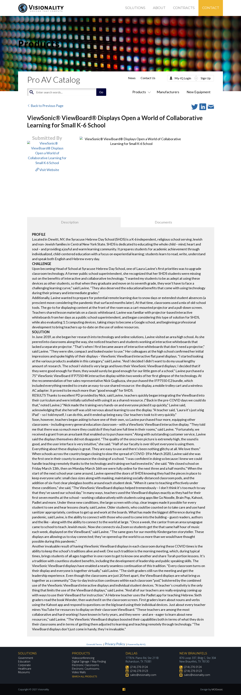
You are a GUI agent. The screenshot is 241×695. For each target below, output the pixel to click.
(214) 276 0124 (139, 667)
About (159, 8)
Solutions (135, 8)
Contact (210, 8)
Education (24, 661)
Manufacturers (168, 92)
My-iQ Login (183, 78)
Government (25, 658)
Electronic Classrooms (85, 665)
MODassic (217, 689)
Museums (24, 672)
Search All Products (84, 676)
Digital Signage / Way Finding (89, 661)
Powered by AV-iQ (136, 644)
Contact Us (148, 78)
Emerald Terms (94, 644)
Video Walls (79, 672)
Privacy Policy (115, 644)
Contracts (184, 8)
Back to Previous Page (46, 106)
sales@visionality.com (143, 675)
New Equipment (198, 92)
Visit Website (49, 170)
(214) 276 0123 (139, 671)
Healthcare (24, 668)
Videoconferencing (83, 658)
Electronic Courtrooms (85, 668)
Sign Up (206, 78)
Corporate (24, 665)
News (132, 78)
